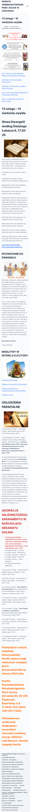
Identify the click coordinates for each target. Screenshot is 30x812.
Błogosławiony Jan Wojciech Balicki (12, 778)
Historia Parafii (6, 790)
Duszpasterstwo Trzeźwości (10, 807)
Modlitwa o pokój (7, 395)
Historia (22, 785)
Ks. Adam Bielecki (7, 803)
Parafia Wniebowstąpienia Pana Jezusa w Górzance (13, 754)
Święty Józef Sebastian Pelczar (11, 773)
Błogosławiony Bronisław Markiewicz (13, 780)
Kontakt (19, 800)
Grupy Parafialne (7, 787)
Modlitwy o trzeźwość (8, 800)
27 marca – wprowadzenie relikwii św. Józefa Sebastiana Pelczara (14, 793)
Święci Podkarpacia (7, 771)
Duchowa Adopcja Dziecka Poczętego (13, 805)
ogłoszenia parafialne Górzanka (11, 28)
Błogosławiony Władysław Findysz (12, 783)
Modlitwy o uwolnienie (8, 798)
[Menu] (27, 6)
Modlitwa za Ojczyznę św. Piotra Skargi (14, 384)
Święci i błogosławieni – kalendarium (12, 762)
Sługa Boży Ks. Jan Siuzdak (9, 785)
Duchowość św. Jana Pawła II (10, 766)
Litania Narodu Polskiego (10, 380)
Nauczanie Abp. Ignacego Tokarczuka (12, 764)
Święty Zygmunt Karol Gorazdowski (12, 776)
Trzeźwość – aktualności (9, 759)
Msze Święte (17, 787)
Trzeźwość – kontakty (8, 796)
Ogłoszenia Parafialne (8, 757)
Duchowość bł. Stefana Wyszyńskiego (13, 769)
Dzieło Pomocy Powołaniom (10, 810)
